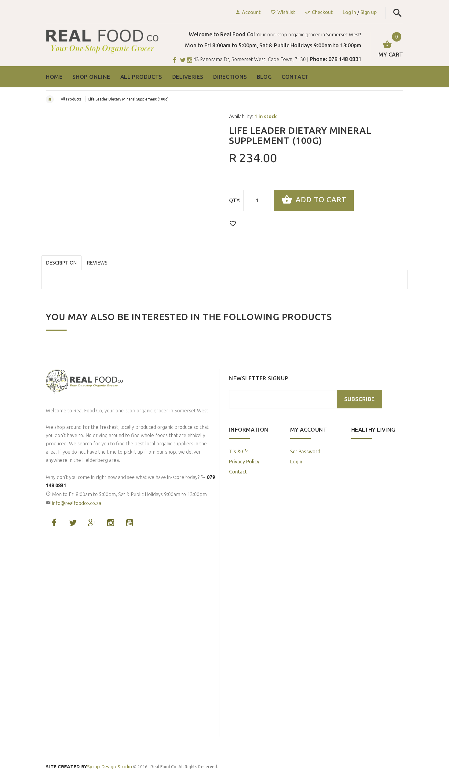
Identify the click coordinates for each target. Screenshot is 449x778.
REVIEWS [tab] (97, 262)
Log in (349, 12)
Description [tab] (61, 262)
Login (296, 461)
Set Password (305, 451)
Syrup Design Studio (89, 766)
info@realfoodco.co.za (76, 503)
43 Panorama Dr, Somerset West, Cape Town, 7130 (249, 59)
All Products (71, 99)
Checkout (322, 12)
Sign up (368, 12)
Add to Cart (320, 199)
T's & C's (239, 451)
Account (251, 12)
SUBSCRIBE (359, 399)
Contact (238, 471)
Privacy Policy (244, 461)
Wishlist (286, 12)
